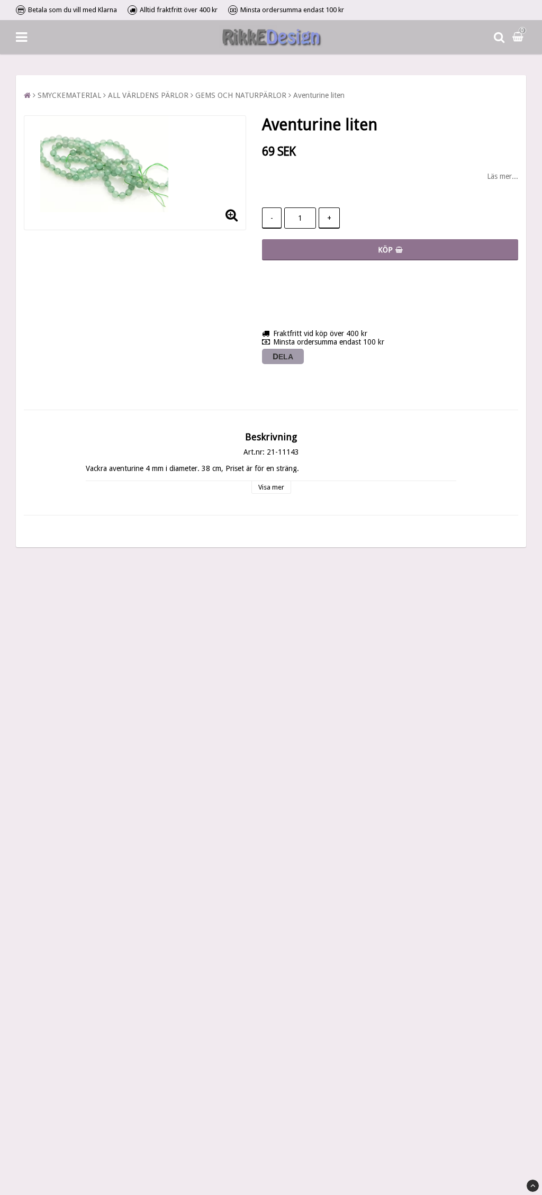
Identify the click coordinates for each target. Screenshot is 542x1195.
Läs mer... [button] (502, 176)
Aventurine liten (319, 95)
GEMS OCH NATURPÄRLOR (240, 95)
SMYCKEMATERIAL (69, 95)
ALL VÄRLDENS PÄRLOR (148, 95)
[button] (519, 37)
